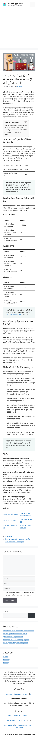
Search (5, 611)
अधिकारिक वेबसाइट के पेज (13, 315)
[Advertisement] (19, 29)
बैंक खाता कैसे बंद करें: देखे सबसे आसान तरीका (17, 539)
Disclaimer (21, 720)
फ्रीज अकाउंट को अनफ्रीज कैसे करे (13, 637)
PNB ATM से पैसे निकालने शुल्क (13, 132)
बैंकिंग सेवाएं (6, 663)
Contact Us (25, 715)
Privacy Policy (12, 720)
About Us (17, 715)
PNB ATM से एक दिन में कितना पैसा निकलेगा (16, 125)
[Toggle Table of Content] (25, 122)
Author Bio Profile (21, 725)
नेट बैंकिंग (5, 657)
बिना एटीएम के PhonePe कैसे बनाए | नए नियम (16, 640)
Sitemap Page (9, 725)
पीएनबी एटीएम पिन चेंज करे (11, 514)
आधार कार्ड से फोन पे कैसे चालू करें (14, 542)
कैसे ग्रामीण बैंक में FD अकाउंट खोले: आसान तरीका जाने (18, 631)
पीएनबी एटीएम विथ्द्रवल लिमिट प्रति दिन (14, 127)
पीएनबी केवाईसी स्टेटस (10, 521)
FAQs (6, 134)
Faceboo (17, 694)
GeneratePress (30, 734)
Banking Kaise (15, 3)
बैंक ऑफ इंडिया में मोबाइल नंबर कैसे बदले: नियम (15, 643)
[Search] (31, 615)
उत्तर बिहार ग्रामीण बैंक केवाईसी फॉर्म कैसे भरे (15, 634)
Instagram (9, 694)
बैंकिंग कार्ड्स (8, 536)
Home (10, 715)
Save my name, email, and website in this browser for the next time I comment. (19, 594)
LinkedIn (25, 694)
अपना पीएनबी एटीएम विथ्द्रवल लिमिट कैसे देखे (16, 130)
